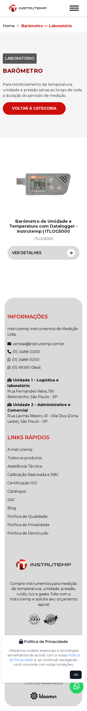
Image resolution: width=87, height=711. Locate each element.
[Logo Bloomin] (43, 695)
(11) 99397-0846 (26, 367)
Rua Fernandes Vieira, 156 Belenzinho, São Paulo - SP (33, 388)
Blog (11, 508)
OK (76, 674)
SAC (11, 500)
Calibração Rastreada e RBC (33, 474)
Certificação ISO (22, 483)
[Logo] (44, 565)
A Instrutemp (19, 449)
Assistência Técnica (24, 466)
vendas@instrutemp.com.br (38, 344)
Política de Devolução (27, 533)
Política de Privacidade (28, 525)
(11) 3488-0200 (26, 352)
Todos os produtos (24, 458)
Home (9, 26)
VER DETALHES (27, 253)
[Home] (28, 8)
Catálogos (16, 491)
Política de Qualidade (27, 516)
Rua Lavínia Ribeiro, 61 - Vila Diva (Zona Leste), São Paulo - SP (42, 413)
